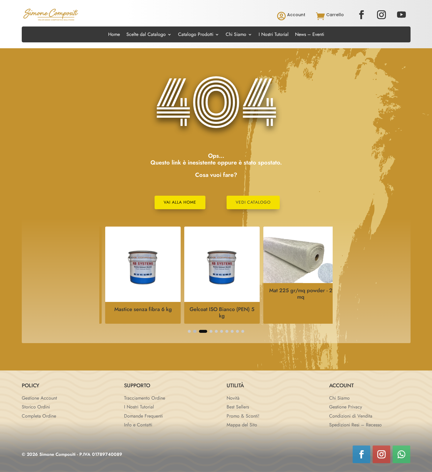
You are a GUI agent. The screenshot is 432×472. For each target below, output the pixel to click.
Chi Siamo (236, 35)
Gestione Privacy (345, 406)
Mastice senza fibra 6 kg (137, 309)
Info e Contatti (138, 424)
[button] (189, 331)
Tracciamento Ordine (144, 398)
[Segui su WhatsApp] (401, 454)
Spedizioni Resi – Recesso (355, 424)
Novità (233, 398)
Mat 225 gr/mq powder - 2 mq (294, 294)
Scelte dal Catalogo (146, 35)
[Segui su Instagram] (381, 15)
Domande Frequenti (143, 416)
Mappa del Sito (242, 424)
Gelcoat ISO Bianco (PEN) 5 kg (216, 312)
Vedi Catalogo (253, 202)
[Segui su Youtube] (401, 15)
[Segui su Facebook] (361, 15)
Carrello (335, 15)
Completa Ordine (39, 416)
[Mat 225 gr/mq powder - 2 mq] (295, 281)
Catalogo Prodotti (195, 35)
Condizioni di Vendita (350, 416)
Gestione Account (39, 398)
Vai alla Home (180, 202)
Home (114, 35)
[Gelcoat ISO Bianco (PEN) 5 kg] (216, 300)
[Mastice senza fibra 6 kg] (137, 300)
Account (296, 15)
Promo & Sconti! (243, 416)
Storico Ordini (36, 406)
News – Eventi (309, 35)
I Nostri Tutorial (274, 35)
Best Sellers (238, 406)
